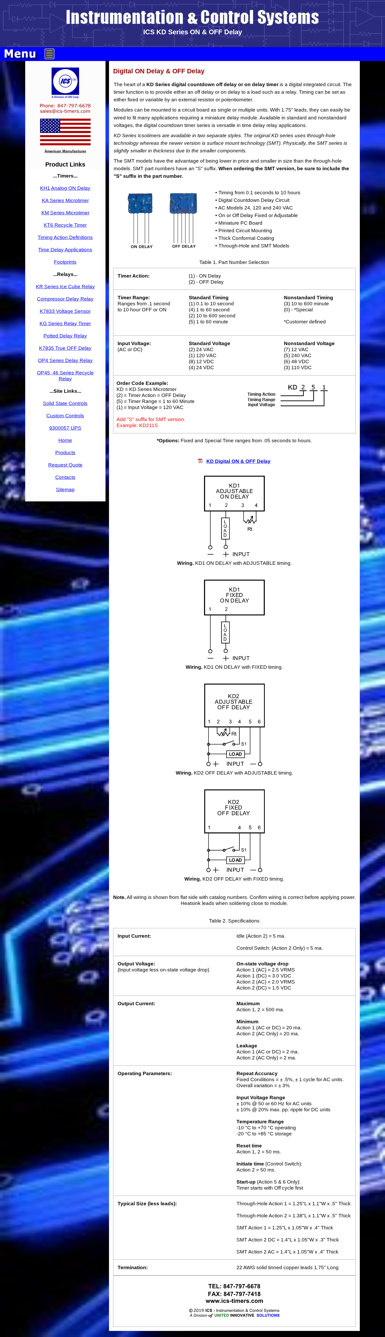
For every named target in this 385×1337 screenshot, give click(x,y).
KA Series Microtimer (65, 200)
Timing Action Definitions (65, 237)
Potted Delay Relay (65, 336)
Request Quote (65, 465)
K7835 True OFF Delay (65, 348)
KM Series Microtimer (65, 213)
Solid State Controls (65, 403)
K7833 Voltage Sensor (65, 311)
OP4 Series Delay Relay (65, 360)
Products (65, 452)
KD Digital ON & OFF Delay (238, 461)
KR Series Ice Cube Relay (65, 286)
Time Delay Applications (65, 249)
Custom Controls (65, 415)
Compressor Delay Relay (65, 299)
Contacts (65, 477)
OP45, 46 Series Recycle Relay (65, 376)
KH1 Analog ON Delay (65, 188)
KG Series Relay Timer (65, 323)
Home (65, 440)
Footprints (65, 262)
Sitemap (65, 489)
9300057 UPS (65, 428)
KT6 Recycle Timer (65, 225)
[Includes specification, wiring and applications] (200, 461)
